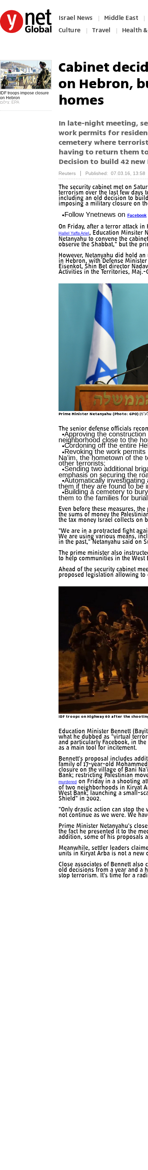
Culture (70, 30)
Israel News (76, 18)
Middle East (121, 18)
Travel (101, 30)
